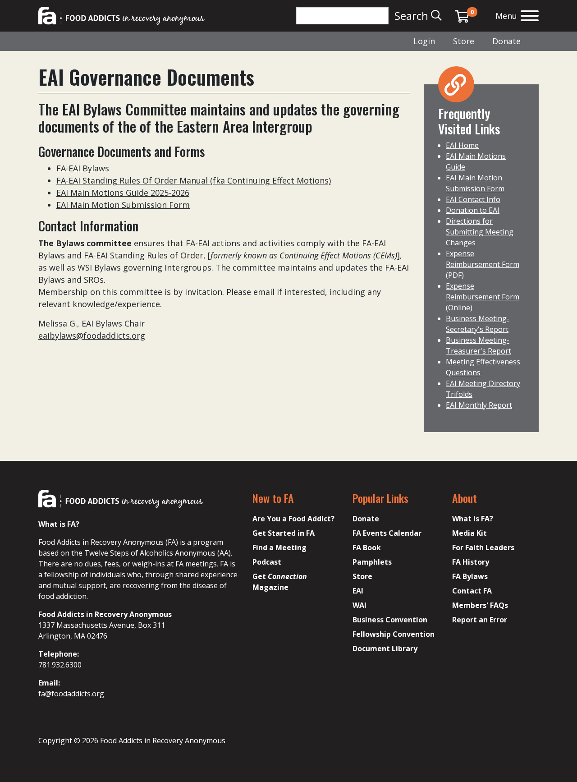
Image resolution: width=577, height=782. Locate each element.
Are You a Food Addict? (293, 519)
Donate (506, 41)
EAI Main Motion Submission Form (123, 204)
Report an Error (479, 620)
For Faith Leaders (483, 547)
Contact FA (472, 591)
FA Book (367, 547)
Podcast (266, 562)
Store (463, 41)
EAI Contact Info (473, 199)
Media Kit (469, 533)
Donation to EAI (472, 210)
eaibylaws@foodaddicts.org (91, 335)
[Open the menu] (530, 17)
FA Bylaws (470, 576)
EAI (358, 591)
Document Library (385, 648)
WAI (359, 605)
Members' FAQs (480, 605)
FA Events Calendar (387, 533)
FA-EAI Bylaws (82, 168)
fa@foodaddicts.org (71, 694)
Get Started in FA (283, 533)
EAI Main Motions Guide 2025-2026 (122, 192)
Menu (506, 15)
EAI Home (462, 145)
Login (424, 41)
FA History (470, 562)
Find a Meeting (279, 547)
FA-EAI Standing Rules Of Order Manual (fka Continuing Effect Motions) (193, 180)
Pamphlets (372, 562)
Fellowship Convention (394, 634)
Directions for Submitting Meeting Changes (479, 232)
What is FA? (472, 519)
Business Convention (390, 620)
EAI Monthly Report (479, 405)
